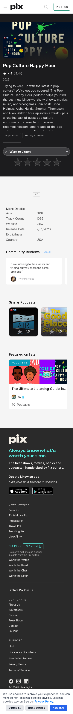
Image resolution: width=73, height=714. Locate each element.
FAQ (11, 646)
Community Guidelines (22, 652)
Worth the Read (18, 565)
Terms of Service (19, 670)
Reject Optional (36, 707)
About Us (14, 604)
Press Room (16, 620)
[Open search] (46, 7)
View (39, 224)
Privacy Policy (17, 664)
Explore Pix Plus (19, 590)
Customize (15, 707)
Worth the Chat (18, 570)
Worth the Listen (18, 575)
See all (47, 252)
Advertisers (16, 609)
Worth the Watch (19, 559)
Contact (13, 625)
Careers (14, 615)
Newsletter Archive (20, 658)
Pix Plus (13, 631)
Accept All (58, 707)
